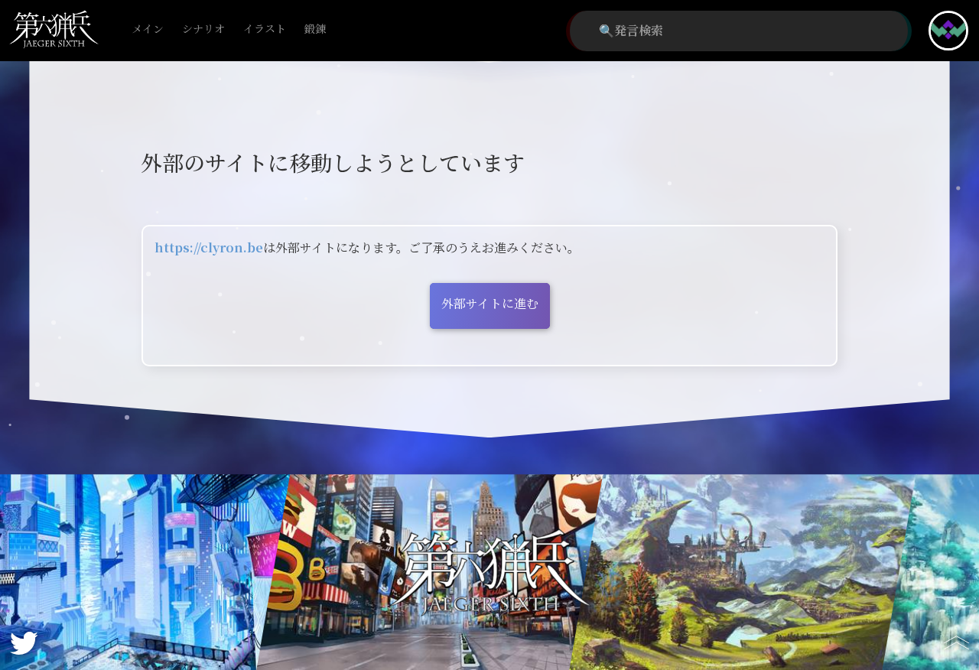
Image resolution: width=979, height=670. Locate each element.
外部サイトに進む (489, 304)
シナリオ (203, 29)
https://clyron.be (208, 248)
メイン (148, 29)
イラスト (264, 29)
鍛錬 (315, 29)
